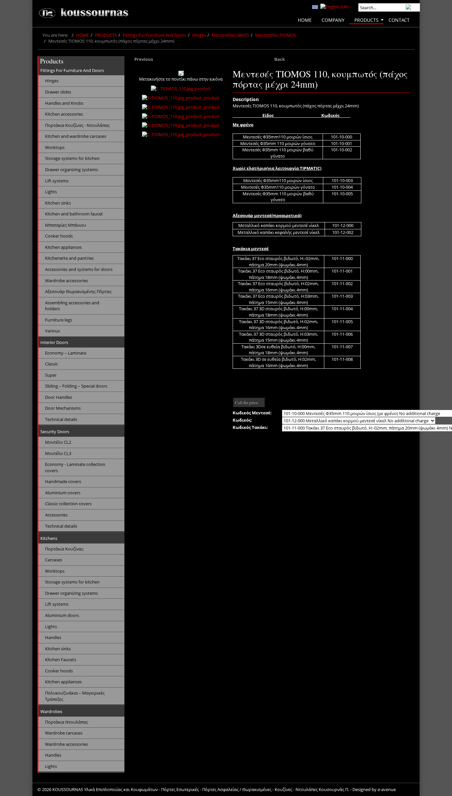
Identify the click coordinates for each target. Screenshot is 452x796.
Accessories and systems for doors (79, 269)
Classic (51, 364)
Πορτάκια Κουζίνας (64, 549)
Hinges (199, 35)
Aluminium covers (62, 493)
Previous (143, 59)
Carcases (53, 560)
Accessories (56, 515)
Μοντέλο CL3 (58, 453)
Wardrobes (51, 711)
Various (52, 331)
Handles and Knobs (64, 103)
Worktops (55, 147)
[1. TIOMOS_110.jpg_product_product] (181, 98)
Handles (53, 637)
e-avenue (387, 789)
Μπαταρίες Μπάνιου (65, 225)
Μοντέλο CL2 (58, 442)
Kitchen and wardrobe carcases (75, 136)
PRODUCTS (106, 35)
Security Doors (54, 432)
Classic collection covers (68, 504)
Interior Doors (54, 342)
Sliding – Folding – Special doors (76, 386)
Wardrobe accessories (66, 281)
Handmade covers (63, 481)
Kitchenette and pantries (69, 258)
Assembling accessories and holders (72, 306)
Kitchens (48, 538)
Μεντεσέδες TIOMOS (275, 35)
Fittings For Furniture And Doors (154, 35)
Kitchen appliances (63, 247)
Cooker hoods (59, 236)
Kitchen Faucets (60, 660)
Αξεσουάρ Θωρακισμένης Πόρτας (78, 291)
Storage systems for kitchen (72, 158)
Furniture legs (58, 320)
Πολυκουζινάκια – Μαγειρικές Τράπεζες (75, 696)
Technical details (61, 419)
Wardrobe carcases (63, 733)
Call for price (246, 402)
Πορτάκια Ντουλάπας (66, 722)
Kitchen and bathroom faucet (74, 214)
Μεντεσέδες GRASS (230, 35)
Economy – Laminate (65, 353)
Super (51, 375)
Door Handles (58, 397)
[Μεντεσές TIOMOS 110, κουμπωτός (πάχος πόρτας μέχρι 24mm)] (181, 73)
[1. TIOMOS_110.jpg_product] (181, 88)
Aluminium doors (62, 615)
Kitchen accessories (64, 114)
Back (279, 59)
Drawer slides (58, 92)
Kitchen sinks (58, 203)
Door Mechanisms (63, 408)
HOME (82, 35)
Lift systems (56, 181)
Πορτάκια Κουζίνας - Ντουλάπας (77, 125)
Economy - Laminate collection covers (75, 467)
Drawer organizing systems (71, 169)
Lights (51, 192)
